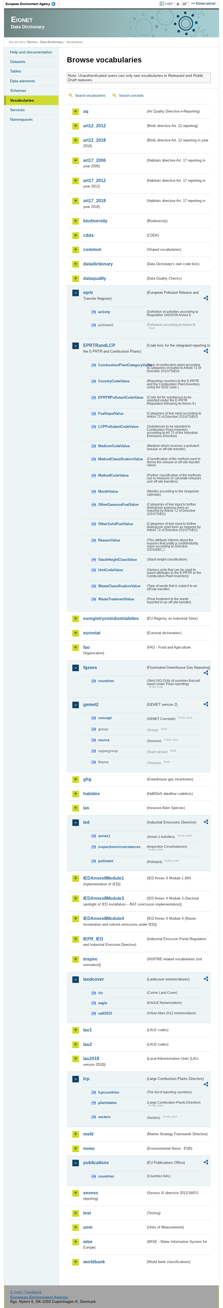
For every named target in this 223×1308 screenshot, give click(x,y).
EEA (32, 4)
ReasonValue (109, 540)
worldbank (94, 1261)
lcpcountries (108, 1092)
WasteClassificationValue (119, 586)
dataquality (94, 278)
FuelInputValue (110, 413)
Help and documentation (31, 52)
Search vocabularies (90, 95)
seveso (90, 1193)
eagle (102, 1003)
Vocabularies (22, 100)
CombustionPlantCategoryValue (122, 365)
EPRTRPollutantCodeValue (120, 397)
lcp (86, 1078)
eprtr (88, 292)
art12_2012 (94, 125)
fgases (90, 667)
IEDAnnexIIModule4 (103, 918)
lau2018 (91, 1058)
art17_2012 (94, 180)
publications (96, 1162)
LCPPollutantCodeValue (118, 427)
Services (17, 110)
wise (87, 1241)
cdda (88, 235)
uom (87, 1227)
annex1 (104, 836)
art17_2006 (94, 160)
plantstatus (107, 1103)
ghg (87, 779)
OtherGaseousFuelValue (118, 504)
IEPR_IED (93, 939)
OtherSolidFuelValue (115, 524)
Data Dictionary (51, 42)
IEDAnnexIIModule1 (103, 878)
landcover (93, 979)
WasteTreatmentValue (116, 599)
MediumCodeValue (114, 446)
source (104, 740)
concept (105, 718)
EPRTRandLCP (99, 345)
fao (86, 647)
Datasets (17, 61)
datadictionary (98, 264)
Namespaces (21, 119)
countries (106, 681)
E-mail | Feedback (26, 1292)
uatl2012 (105, 1013)
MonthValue (108, 491)
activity (104, 312)
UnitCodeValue (110, 570)
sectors (104, 1117)
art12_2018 (94, 140)
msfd (88, 1134)
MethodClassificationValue (120, 459)
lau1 (87, 1030)
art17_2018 (94, 200)
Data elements (22, 81)
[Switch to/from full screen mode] (186, 4)
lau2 (87, 1044)
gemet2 (90, 704)
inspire (90, 959)
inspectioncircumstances (119, 847)
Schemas (18, 90)
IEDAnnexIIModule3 (103, 898)
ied (86, 822)
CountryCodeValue (113, 381)
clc (100, 993)
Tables (15, 71)
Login (169, 3)
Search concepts (131, 95)
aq (85, 111)
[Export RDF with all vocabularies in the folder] (206, 299)
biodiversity (95, 221)
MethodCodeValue (113, 475)
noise (89, 1148)
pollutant (105, 861)
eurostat (91, 633)
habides (91, 793)
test (87, 1213)
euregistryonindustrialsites (111, 618)
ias (86, 808)
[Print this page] (179, 4)
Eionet (31, 42)
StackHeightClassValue (117, 560)
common (92, 249)
